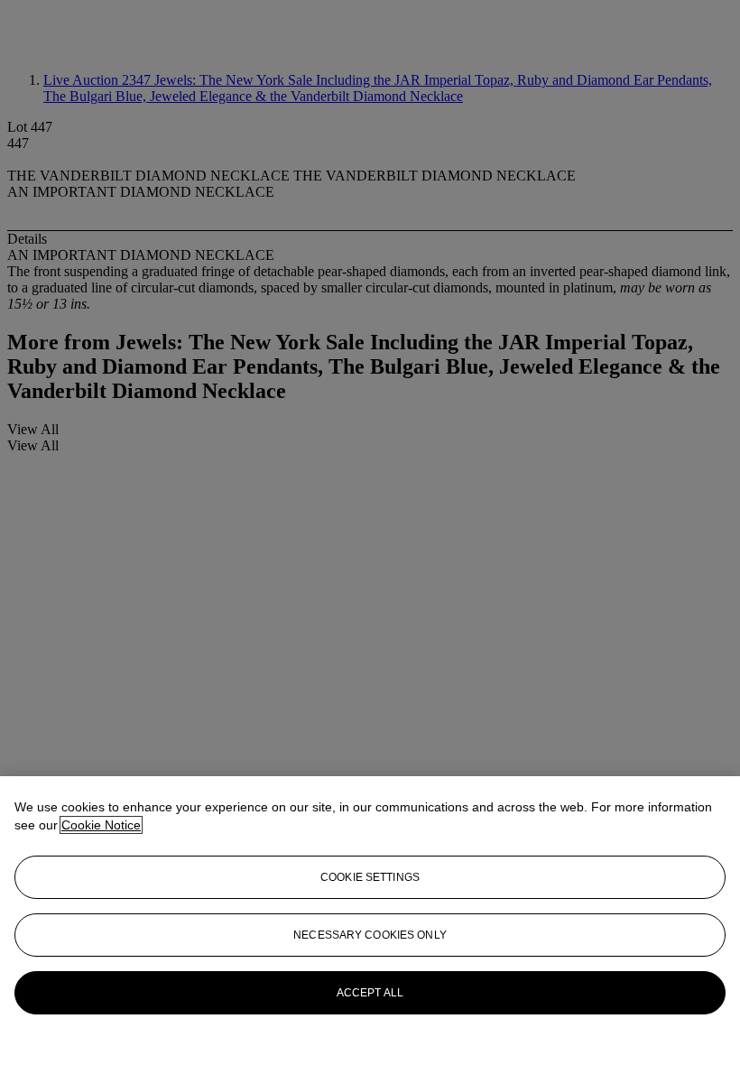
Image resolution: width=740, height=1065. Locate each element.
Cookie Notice (101, 825)
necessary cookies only (370, 935)
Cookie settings (370, 877)
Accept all (370, 992)
